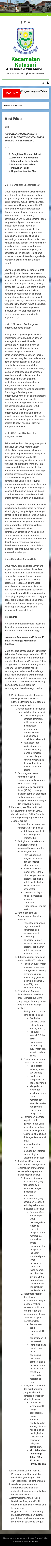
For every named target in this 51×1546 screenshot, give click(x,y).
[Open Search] (43, 83)
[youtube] (29, 22)
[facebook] (21, 22)
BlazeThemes (31, 1541)
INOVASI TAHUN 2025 (31, 14)
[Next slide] (47, 15)
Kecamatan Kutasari (25, 62)
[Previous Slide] (43, 15)
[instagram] (25, 22)
